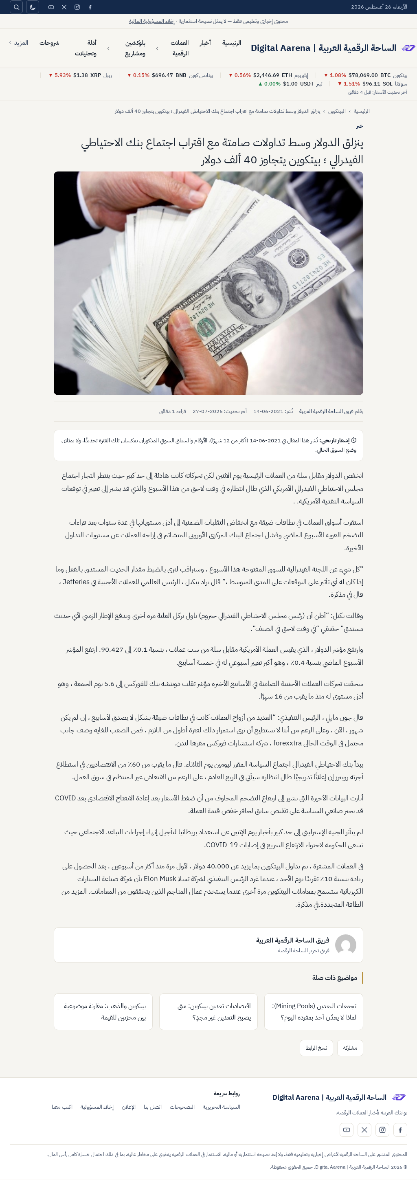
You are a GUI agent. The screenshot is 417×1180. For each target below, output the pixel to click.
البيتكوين (337, 111)
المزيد (21, 42)
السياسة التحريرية (221, 1107)
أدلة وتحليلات (86, 48)
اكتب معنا (62, 1107)
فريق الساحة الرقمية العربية (326, 411)
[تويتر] (64, 7)
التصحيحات (182, 1107)
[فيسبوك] (90, 7)
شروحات (49, 42)
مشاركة (350, 1048)
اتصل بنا (153, 1107)
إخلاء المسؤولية (97, 1107)
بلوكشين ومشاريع (135, 48)
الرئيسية (231, 42)
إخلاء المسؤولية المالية (152, 21)
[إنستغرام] (77, 7)
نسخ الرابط (316, 1048)
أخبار (205, 42)
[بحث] (16, 6)
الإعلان (129, 1107)
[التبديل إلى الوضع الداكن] (32, 6)
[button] (208, 283)
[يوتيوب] (51, 7)
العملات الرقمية (180, 48)
